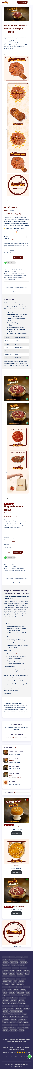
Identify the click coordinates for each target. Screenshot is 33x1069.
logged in (14, 737)
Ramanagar (13, 1003)
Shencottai (10, 1008)
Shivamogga (18, 1008)
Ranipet (21, 1006)
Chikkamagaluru (6, 968)
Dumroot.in (19, 653)
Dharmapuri (26, 970)
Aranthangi (19, 957)
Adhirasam (14, 273)
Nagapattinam (6, 995)
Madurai (5, 992)
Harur (18, 978)
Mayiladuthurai (20, 992)
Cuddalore (5, 970)
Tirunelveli (5, 1022)
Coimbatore (23, 968)
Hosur (15, 981)
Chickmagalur (21, 965)
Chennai (14, 568)
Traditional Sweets (20, 570)
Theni (11, 1016)
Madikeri (23, 989)
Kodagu (9, 989)
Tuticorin (5, 1027)
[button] (22, 2)
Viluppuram (5, 1030)
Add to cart (17, 257)
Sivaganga (26, 1008)
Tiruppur (19, 1022)
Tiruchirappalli (22, 1019)
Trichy (21, 1025)
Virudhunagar (14, 1030)
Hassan (23, 978)
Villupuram (25, 1027)
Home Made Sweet (7, 981)
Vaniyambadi (12, 1027)
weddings (21, 277)
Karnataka (26, 987)
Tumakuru (27, 1025)
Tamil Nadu (11, 570)
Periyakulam (5, 1000)
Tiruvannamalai (6, 1025)
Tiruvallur (26, 1022)
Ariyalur (5, 959)
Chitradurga (15, 968)
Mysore (27, 992)
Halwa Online (11, 978)
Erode (13, 976)
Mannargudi (11, 992)
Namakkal (14, 995)
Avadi (15, 959)
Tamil (11, 1014)
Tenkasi (24, 1014)
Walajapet (21, 1030)
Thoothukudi (6, 1019)
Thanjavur (5, 1016)
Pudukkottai (21, 1000)
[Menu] (30, 2)
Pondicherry (13, 1000)
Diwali (21, 275)
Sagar (27, 1006)
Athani (10, 959)
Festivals (10, 277)
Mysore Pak (16, 277)
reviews (12, 210)
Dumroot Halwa (6, 539)
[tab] (10, 287)
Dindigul (5, 973)
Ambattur (12, 957)
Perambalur (22, 997)
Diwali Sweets (6, 237)
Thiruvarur (24, 1016)
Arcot (25, 957)
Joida (13, 984)
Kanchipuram (20, 984)
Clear (13, 239)
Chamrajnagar (23, 962)
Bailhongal (21, 959)
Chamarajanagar (14, 962)
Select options (16, 833)
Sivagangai (5, 1011)
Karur (4, 989)
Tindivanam (13, 1019)
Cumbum (12, 970)
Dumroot (27, 973)
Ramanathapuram (7, 1006)
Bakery (11, 275)
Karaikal (22, 568)
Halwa (18, 568)
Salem (4, 1008)
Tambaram (5, 1014)
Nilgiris (27, 995)
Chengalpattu (6, 965)
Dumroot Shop (11, 279)
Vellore (19, 1027)
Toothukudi (14, 1025)
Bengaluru (5, 962)
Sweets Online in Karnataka (16, 1011)
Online (8, 997)
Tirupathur (12, 1022)
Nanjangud (21, 995)
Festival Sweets (21, 976)
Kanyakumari (6, 987)
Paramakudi (14, 997)
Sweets (14, 271)
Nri (3, 997)
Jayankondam (6, 984)
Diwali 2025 (11, 973)
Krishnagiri (16, 989)
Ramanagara (22, 1003)
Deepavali (16, 275)
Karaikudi (19, 987)
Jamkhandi (21, 981)
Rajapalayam (6, 1003)
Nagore (6, 570)
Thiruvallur (17, 1016)
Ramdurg (15, 1006)
